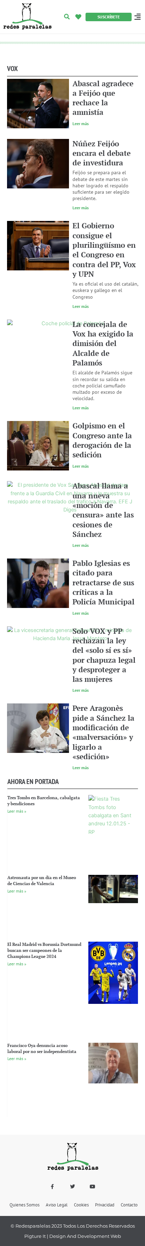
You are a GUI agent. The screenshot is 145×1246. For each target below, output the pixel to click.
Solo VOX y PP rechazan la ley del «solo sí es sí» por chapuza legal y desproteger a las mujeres (103, 655)
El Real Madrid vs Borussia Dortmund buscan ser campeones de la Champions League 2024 (44, 950)
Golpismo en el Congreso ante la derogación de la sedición (102, 440)
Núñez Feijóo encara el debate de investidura (101, 153)
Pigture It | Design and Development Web (72, 1236)
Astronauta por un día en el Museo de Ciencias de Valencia (41, 880)
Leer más (80, 123)
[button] (67, 17)
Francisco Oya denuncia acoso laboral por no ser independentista (41, 1048)
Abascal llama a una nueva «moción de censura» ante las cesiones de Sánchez (103, 510)
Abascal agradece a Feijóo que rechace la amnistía (102, 97)
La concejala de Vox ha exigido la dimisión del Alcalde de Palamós (102, 343)
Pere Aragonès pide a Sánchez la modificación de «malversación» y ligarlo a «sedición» (103, 732)
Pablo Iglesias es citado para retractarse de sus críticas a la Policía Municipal (103, 582)
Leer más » (16, 811)
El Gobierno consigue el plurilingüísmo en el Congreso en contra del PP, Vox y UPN (104, 250)
